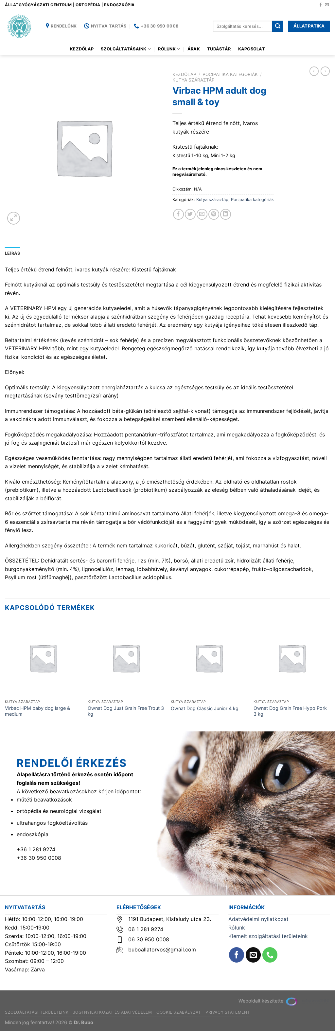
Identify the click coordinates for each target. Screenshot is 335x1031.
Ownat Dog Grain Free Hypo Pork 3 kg (290, 711)
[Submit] (277, 26)
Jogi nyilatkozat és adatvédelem (112, 1012)
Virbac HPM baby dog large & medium (37, 711)
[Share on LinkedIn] (225, 214)
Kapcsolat (251, 48)
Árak (193, 48)
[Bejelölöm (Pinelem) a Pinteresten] (213, 214)
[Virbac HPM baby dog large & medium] (43, 658)
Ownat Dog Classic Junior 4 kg (204, 708)
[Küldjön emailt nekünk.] (327, 5)
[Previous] (5, 675)
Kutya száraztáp (193, 80)
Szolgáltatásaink (123, 48)
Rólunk (167, 48)
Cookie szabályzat (178, 1012)
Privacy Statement (227, 1012)
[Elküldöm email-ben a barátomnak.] (202, 214)
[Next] (330, 675)
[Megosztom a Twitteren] (190, 214)
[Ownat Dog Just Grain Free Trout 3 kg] (126, 658)
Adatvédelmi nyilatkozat (258, 919)
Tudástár (219, 48)
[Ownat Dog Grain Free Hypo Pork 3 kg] (292, 658)
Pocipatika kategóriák (230, 74)
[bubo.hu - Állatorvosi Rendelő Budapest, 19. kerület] (20, 26)
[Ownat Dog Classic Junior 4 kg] (209, 658)
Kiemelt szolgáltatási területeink (268, 936)
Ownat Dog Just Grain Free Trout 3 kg (126, 711)
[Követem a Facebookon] (321, 5)
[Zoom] (13, 218)
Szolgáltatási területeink (36, 1012)
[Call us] (270, 955)
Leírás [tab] (12, 253)
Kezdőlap (82, 48)
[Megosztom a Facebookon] (178, 214)
